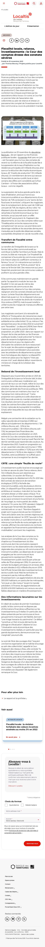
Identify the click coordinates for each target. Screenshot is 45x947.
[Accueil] (22, 3)
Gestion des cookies (27, 934)
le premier (22, 157)
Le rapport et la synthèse (15, 698)
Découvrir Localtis (15, 786)
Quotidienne (14, 805)
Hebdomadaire (31, 805)
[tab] (8, 749)
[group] (22, 130)
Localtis (5, 10)
